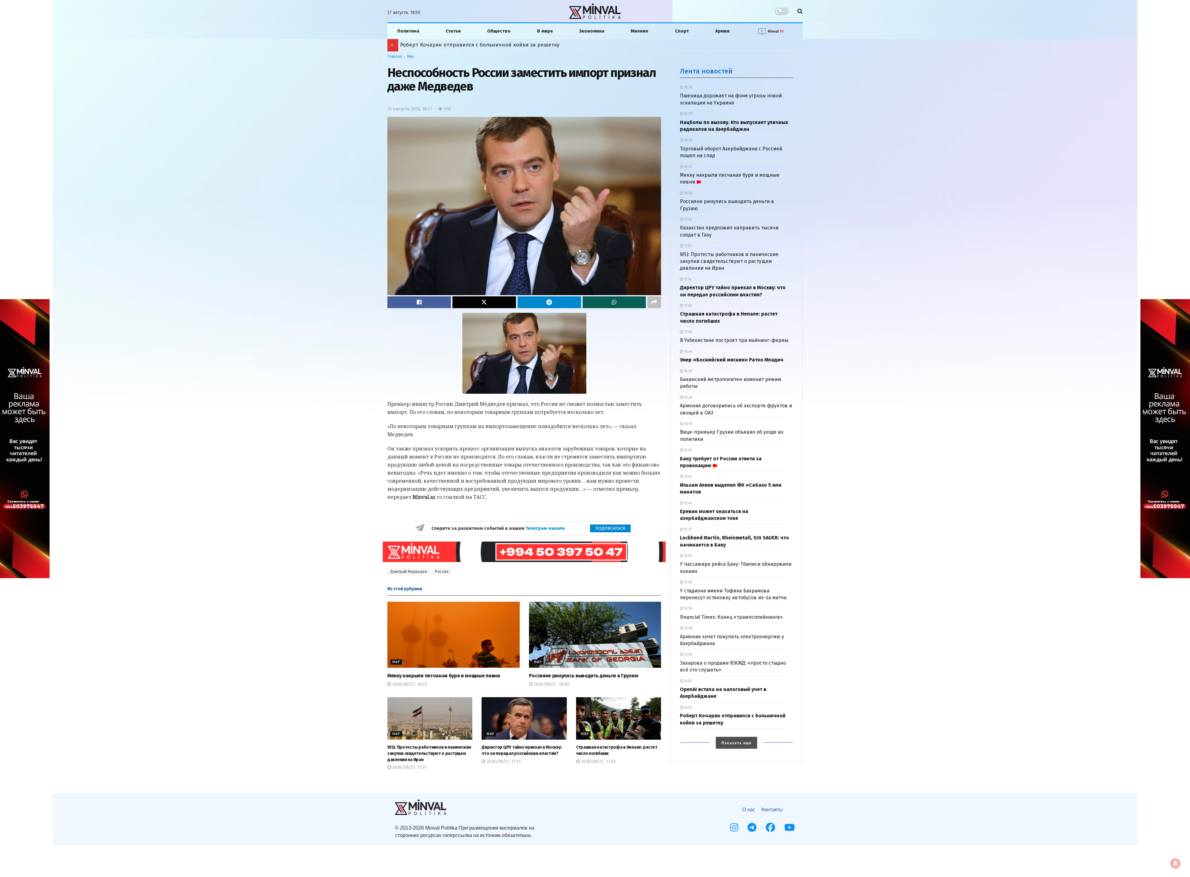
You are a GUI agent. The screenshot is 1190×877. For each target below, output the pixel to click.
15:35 (687, 556)
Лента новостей (706, 71)
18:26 (688, 140)
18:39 (688, 87)
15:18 (687, 608)
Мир (410, 56)
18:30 (688, 114)
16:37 (687, 371)
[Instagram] (734, 827)
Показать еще (736, 743)
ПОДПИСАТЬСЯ (610, 528)
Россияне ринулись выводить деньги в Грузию (583, 676)
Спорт (682, 31)
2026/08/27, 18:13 (409, 684)
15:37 (687, 529)
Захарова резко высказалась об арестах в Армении (461, 45)
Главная (394, 56)
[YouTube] (789, 827)
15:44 (687, 503)
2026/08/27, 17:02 (598, 761)
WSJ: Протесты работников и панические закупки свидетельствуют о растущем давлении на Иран (429, 753)
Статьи (453, 31)
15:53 (687, 450)
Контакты (772, 809)
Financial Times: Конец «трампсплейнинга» (731, 617)
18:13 (687, 167)
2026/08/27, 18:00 (551, 684)
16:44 (687, 351)
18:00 (688, 193)
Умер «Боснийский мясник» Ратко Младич (731, 360)
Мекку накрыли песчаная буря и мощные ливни (443, 676)
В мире (545, 31)
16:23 (687, 397)
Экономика (591, 31)
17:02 (687, 305)
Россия (441, 571)
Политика (408, 31)
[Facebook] (770, 827)
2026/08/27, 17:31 (409, 767)
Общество (499, 31)
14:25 (687, 707)
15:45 (687, 476)
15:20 (687, 582)
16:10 (687, 424)
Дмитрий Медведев (408, 571)
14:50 (687, 654)
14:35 (687, 681)
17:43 (687, 219)
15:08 (688, 628)
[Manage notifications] (1175, 863)
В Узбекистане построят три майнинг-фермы (734, 340)
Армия (722, 31)
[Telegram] (751, 827)
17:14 (687, 279)
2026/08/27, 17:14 (503, 761)
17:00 (687, 332)
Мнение (639, 31)
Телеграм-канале (546, 528)
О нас (748, 809)
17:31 (687, 246)
